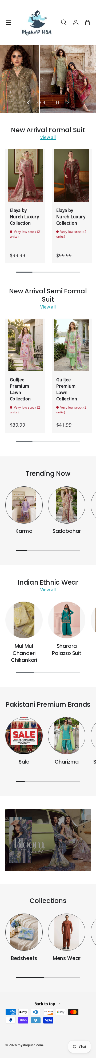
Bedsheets (24, 958)
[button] (87, 22)
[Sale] (24, 735)
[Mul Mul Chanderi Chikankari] (24, 620)
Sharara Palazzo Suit (66, 649)
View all (48, 137)
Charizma (67, 761)
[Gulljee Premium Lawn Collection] (25, 345)
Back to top (45, 1003)
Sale (24, 761)
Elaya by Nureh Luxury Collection (24, 216)
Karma (23, 531)
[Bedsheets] (24, 932)
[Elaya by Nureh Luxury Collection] (25, 175)
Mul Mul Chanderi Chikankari (24, 653)
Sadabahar (67, 531)
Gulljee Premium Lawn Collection (20, 389)
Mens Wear (67, 958)
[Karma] (24, 505)
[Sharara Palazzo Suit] (66, 620)
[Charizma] (66, 735)
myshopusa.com (30, 1045)
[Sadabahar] (66, 505)
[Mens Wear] (66, 932)
